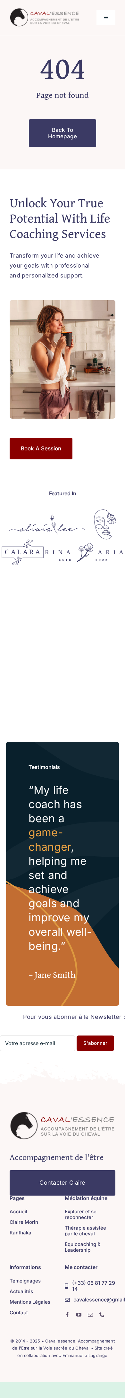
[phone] (101, 1314)
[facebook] (67, 1314)
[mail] (90, 1314)
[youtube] (78, 1314)
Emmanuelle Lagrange (85, 1355)
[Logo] (47, 517)
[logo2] (45, 10)
